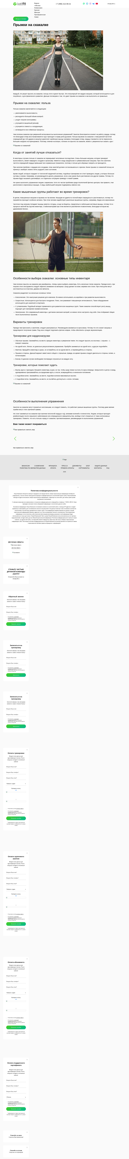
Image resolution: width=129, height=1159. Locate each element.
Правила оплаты (67, 468)
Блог (88, 466)
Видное (36, 3)
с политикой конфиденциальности (13, 917)
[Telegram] (87, 4)
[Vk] (93, 4)
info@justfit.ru (111, 3)
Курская (36, 10)
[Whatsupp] (83, 4)
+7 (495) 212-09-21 (63, 4)
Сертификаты (84, 468)
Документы (76, 466)
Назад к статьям (21, 19)
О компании (39, 466)
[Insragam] (90, 4)
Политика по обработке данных (33, 468)
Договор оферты (16, 548)
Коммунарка (38, 8)
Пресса (65, 466)
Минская (37, 12)
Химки (36, 17)
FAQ (107, 468)
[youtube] (97, 4)
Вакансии (26, 466)
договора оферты (20, 808)
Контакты (98, 468)
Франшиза (53, 466)
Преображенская (40, 14)
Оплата (53, 468)
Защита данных (101, 466)
